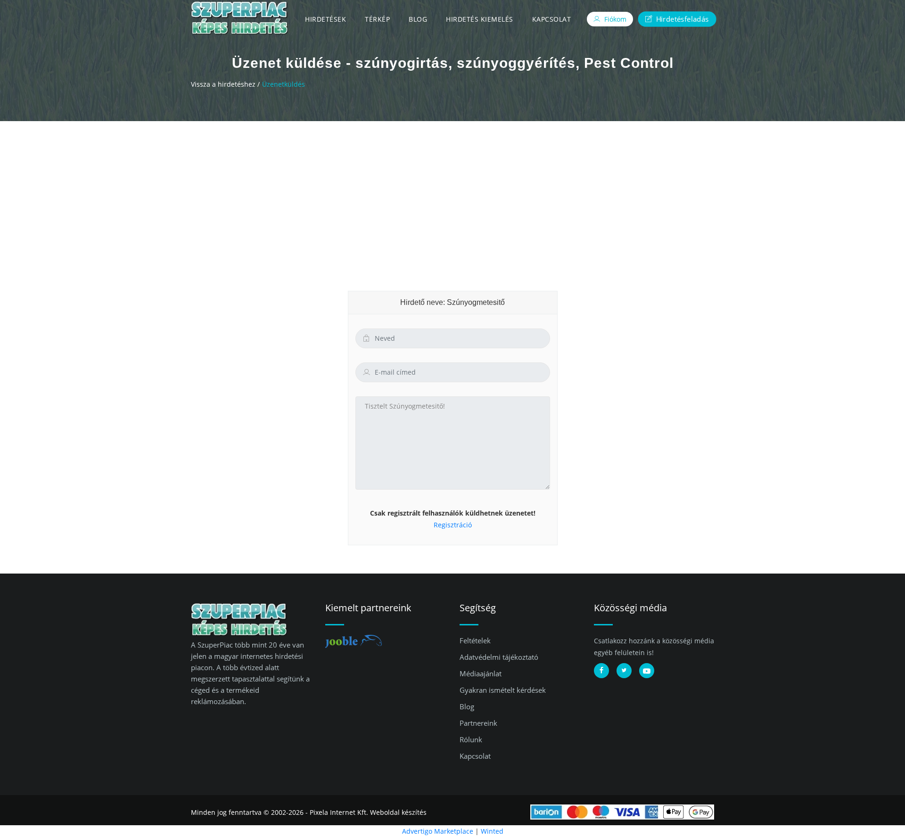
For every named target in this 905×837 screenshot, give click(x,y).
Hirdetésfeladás (681, 18)
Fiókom (614, 19)
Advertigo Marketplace (437, 831)
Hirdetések (325, 19)
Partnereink (478, 723)
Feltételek (475, 640)
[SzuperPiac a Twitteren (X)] (624, 670)
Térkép (377, 19)
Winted (492, 831)
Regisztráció (453, 524)
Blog (418, 19)
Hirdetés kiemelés (479, 19)
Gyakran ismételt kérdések (503, 690)
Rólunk (471, 739)
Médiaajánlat (481, 673)
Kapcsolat (551, 19)
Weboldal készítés (398, 812)
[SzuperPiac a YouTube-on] (646, 670)
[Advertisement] (452, 192)
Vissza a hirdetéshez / (225, 84)
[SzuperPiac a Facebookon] (601, 670)
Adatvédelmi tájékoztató (499, 657)
